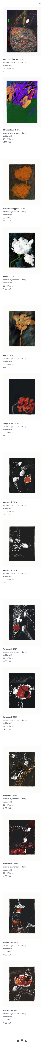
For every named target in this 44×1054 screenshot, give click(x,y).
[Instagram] (22, 1040)
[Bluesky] (18, 1040)
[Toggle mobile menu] (40, 3)
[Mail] (26, 1040)
